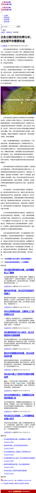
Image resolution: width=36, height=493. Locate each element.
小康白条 (4, 46)
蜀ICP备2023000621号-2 (8, 480)
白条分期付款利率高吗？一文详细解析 (17, 262)
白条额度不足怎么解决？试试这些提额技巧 (18, 258)
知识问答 (6, 19)
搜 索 (18, 26)
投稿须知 (11, 483)
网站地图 (6, 483)
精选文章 (6, 17)
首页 (6, 15)
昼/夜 (4, 30)
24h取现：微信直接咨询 (18, 491)
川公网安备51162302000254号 (23, 480)
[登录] (1, 28)
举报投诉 (27, 483)
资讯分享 (6, 21)
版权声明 (16, 483)
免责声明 (21, 483)
